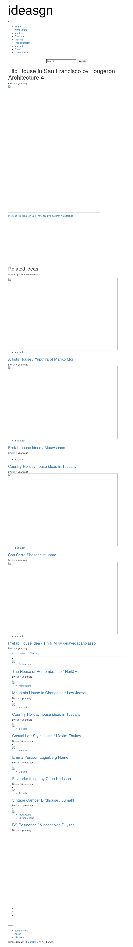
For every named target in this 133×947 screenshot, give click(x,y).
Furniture (19, 36)
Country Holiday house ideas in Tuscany (42, 466)
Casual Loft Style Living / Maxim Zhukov (46, 735)
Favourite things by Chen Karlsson (41, 778)
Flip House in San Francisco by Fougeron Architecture (40, 215)
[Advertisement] (66, 240)
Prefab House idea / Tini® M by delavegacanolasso (52, 643)
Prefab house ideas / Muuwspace (36, 447)
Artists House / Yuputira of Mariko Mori (41, 359)
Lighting (19, 39)
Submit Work (21, 930)
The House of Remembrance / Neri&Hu (45, 671)
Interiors (19, 33)
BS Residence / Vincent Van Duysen (43, 824)
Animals (23, 793)
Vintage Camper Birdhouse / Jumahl (43, 800)
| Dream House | (23, 52)
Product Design (22, 42)
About (18, 933)
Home (18, 26)
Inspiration (20, 46)
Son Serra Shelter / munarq (32, 554)
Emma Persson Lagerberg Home (40, 757)
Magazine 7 (32, 941)
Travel (18, 49)
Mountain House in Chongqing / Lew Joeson (49, 692)
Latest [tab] (21, 653)
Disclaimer (20, 937)
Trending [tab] (34, 653)
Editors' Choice (26, 817)
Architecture (21, 29)
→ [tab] (12, 653)
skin (13, 83)
